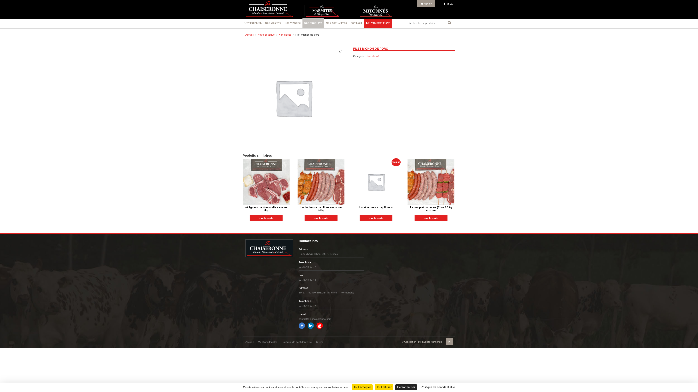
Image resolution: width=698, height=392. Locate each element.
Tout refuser (384, 387)
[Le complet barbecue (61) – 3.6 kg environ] (431, 182)
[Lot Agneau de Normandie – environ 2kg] (266, 182)
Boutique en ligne (378, 23)
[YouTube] (451, 3)
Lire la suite (266, 218)
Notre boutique (266, 34)
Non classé (285, 34)
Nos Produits (313, 23)
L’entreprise (253, 23)
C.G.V (319, 341)
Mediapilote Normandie (430, 341)
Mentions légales (267, 341)
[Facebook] (444, 3)
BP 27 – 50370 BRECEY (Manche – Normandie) (326, 292)
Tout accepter (362, 387)
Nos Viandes (293, 23)
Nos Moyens (273, 23)
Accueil (249, 34)
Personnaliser (406, 387)
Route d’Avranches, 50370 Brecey (318, 253)
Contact (356, 23)
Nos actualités (336, 23)
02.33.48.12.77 (307, 266)
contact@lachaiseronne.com (315, 318)
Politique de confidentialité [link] (438, 387)
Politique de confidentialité (297, 341)
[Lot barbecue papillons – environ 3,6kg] (321, 182)
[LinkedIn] (447, 3)
